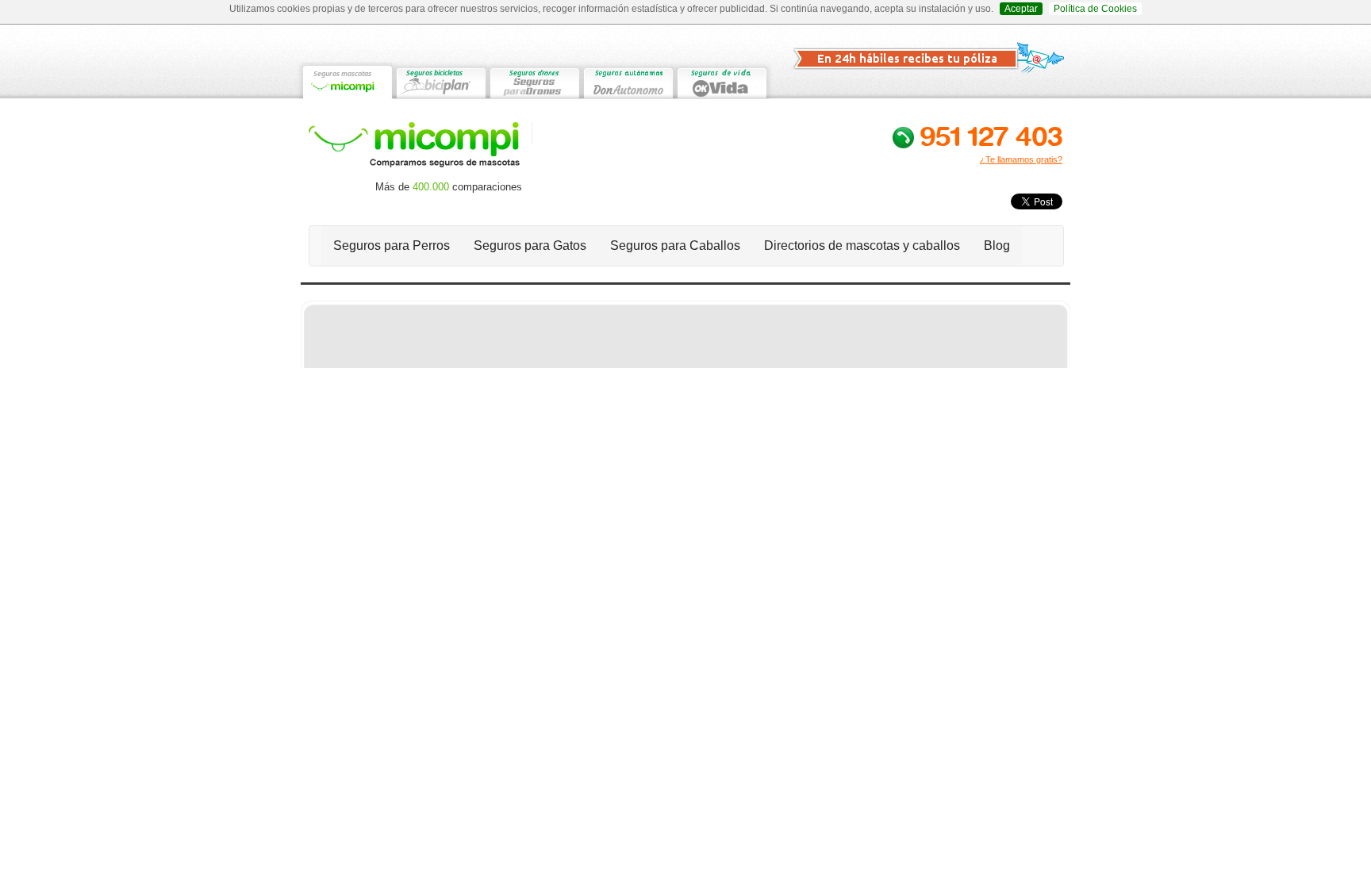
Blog (997, 245)
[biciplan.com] (440, 80)
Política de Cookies (1095, 8)
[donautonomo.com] (627, 80)
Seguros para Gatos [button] (530, 245)
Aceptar (1021, 8)
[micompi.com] (346, 80)
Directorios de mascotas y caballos (862, 245)
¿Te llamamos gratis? (1021, 159)
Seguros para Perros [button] (391, 245)
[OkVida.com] (721, 80)
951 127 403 (991, 136)
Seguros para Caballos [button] (675, 245)
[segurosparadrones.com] (534, 80)
